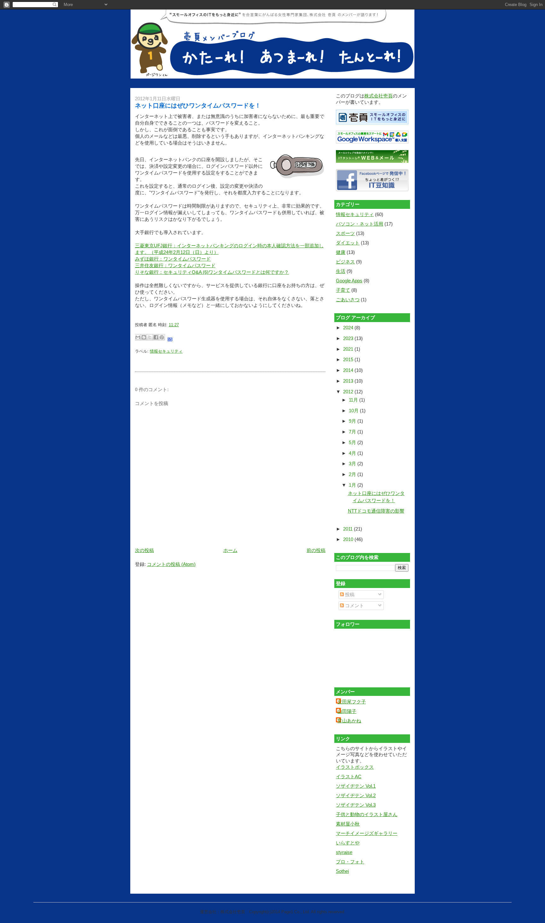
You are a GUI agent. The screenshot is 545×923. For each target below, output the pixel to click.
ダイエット (348, 242)
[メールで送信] (138, 337)
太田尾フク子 (351, 701)
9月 (353, 421)
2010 (349, 539)
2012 (349, 391)
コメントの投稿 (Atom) (171, 564)
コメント (354, 605)
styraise (344, 852)
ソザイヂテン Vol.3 (356, 805)
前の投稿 (316, 550)
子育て (343, 290)
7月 (353, 431)
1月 (353, 485)
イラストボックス (355, 767)
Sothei (342, 871)
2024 (349, 327)
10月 (354, 410)
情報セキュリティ (166, 351)
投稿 (349, 594)
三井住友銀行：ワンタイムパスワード (175, 265)
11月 (354, 400)
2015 (349, 359)
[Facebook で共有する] (156, 337)
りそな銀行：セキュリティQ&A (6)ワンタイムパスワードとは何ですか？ (212, 272)
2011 (348, 529)
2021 (349, 349)
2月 (353, 474)
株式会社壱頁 (378, 95)
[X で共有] (150, 337)
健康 (340, 252)
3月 (353, 463)
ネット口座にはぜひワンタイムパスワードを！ (198, 105)
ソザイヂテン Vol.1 (356, 786)
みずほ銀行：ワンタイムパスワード (173, 259)
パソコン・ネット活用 (359, 223)
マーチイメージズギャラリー (366, 833)
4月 (353, 453)
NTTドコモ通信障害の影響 (376, 511)
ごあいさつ (348, 299)
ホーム (230, 550)
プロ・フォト (350, 861)
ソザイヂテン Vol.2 (356, 795)
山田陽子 (346, 711)
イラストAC (348, 776)
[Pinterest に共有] (162, 337)
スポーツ (345, 233)
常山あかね (349, 720)
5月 (353, 442)
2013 (349, 381)
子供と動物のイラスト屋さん (366, 814)
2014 (349, 370)
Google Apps (349, 280)
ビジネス (345, 261)
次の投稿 (144, 550)
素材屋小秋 (348, 823)
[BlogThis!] (144, 337)
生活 (340, 271)
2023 (349, 338)
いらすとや (348, 842)
